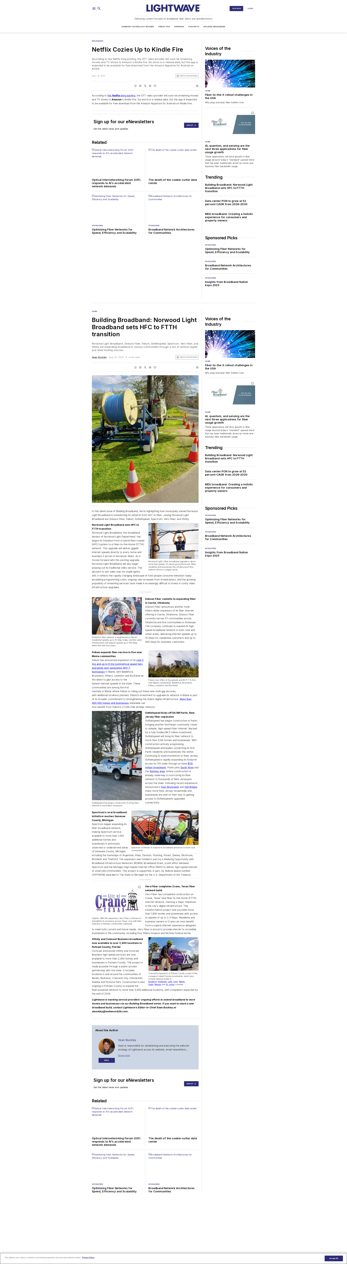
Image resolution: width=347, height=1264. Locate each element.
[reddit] (150, 86)
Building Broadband (214, 27)
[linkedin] (140, 86)
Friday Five (164, 27)
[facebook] (135, 86)
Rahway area (157, 765)
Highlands (162, 970)
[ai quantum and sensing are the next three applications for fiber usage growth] (230, 124)
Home (207, 91)
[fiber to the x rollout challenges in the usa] (230, 73)
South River (187, 761)
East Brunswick (170, 781)
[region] (173, 1258)
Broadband (97, 41)
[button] (94, 9)
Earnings (179, 27)
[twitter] (145, 86)
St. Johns (170, 973)
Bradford (152, 970)
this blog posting (121, 95)
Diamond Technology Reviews (138, 27)
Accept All (333, 1258)
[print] (197, 86)
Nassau (158, 973)
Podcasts (193, 27)
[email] (155, 86)
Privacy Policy (88, 1258)
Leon (175, 970)
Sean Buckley (99, 357)
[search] (99, 9)
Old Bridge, (191, 781)
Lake (170, 970)
